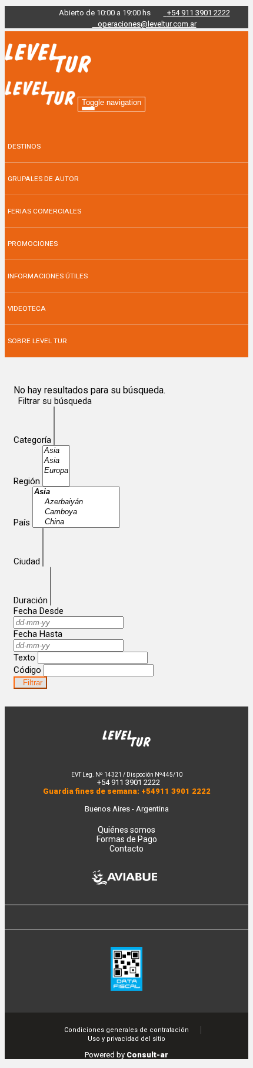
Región (27, 481)
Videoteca (27, 308)
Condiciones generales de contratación (126, 1030)
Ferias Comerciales (44, 211)
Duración (31, 600)
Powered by (126, 1054)
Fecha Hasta (38, 634)
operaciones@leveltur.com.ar (144, 23)
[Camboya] (76, 512)
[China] (76, 522)
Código (27, 670)
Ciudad (27, 561)
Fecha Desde (39, 611)
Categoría (32, 440)
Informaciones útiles (48, 276)
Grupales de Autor (43, 179)
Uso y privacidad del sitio (126, 1039)
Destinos (24, 146)
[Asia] (56, 451)
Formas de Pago (126, 839)
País (22, 522)
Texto (24, 657)
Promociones (33, 243)
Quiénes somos (126, 829)
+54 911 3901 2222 (198, 12)
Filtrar (30, 682)
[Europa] (56, 471)
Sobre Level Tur (37, 341)
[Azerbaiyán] (76, 502)
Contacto (126, 848)
